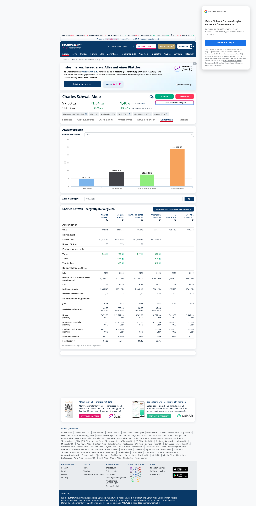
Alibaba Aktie (168, 455)
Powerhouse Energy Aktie (83, 435)
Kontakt (64, 468)
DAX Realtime (99, 432)
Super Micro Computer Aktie (173, 446)
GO (189, 199)
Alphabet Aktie (152, 449)
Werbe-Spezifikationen (93, 474)
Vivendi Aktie (138, 446)
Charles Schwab (104, 216)
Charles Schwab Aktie (86, 60)
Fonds (93, 54)
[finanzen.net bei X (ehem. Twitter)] (131, 474)
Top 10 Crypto (112, 35)
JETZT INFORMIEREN (90, 416)
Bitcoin (143, 35)
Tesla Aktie (110, 438)
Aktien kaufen (141, 458)
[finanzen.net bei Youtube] (140, 469)
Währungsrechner (158, 471)
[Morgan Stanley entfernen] (123, 220)
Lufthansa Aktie (127, 441)
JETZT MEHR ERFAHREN (159, 416)
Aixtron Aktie (91, 458)
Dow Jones (127, 432)
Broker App (155, 474)
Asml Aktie (78, 458)
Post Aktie (65, 435)
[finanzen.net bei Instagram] (131, 469)
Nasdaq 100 (139, 432)
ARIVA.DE (126, 503)
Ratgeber (189, 54)
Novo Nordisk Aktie (80, 449)
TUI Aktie (86, 441)
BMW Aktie (178, 449)
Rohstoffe (156, 54)
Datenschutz (111, 471)
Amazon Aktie (67, 438)
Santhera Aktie (159, 435)
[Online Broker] (72, 47)
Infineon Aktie (97, 449)
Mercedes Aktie (183, 444)
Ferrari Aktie (82, 446)
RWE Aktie (65, 449)
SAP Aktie (139, 444)
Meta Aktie (85, 452)
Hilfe (85, 468)
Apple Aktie (128, 444)
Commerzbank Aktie (174, 438)
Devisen (178, 54)
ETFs (102, 54)
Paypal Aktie (110, 446)
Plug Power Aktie (84, 444)
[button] (146, 46)
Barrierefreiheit (113, 486)
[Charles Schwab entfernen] (107, 220)
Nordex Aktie (144, 455)
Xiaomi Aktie (136, 452)
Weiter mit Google (225, 42)
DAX (63, 35)
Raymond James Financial (135, 216)
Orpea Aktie (186, 432)
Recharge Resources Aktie (139, 435)
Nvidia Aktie (80, 438)
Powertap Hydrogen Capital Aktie (111, 435)
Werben (87, 471)
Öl (171, 35)
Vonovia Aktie (172, 452)
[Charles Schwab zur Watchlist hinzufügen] (151, 96)
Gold (183, 35)
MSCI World (93, 35)
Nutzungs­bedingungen (116, 478)
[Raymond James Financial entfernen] (142, 220)
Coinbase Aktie (112, 449)
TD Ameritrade (171, 216)
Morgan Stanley (120, 216)
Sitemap (65, 478)
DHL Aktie (133, 438)
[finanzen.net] (71, 45)
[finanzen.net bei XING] (140, 474)
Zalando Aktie (88, 455)
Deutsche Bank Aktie (165, 441)
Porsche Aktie (98, 452)
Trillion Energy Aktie (177, 435)
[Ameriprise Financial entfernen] (160, 220)
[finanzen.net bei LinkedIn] (135, 474)
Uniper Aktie (115, 458)
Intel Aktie (156, 455)
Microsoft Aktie (68, 444)
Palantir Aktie (126, 449)
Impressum (111, 468)
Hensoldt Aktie (96, 446)
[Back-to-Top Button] (190, 503)
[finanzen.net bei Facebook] (135, 469)
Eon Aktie (160, 452)
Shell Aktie (128, 458)
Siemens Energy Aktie (70, 441)
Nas (128, 35)
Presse (64, 474)
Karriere (65, 471)
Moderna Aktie (152, 446)
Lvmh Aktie (103, 458)
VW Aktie (139, 441)
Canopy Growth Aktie (70, 455)
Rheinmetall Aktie (96, 438)
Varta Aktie (149, 452)
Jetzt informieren (82, 84)
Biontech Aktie (99, 444)
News (74, 54)
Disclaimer (110, 474)
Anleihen (143, 54)
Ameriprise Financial (156, 216)
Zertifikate (112, 54)
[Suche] (133, 47)
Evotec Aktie (66, 458)
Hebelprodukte (128, 54)
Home (65, 60)
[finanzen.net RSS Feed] (138, 479)
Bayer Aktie (122, 438)
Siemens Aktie (111, 441)
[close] (244, 11)
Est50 (77, 35)
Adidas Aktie (130, 455)
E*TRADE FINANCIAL (189, 216)
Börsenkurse (66, 432)
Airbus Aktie (166, 449)
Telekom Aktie (124, 446)
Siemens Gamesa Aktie (169, 432)
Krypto (167, 54)
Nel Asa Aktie (182, 441)
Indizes (83, 54)
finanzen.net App (158, 468)
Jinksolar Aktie (114, 444)
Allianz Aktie (97, 441)
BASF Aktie (144, 438)
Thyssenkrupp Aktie (70, 452)
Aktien (65, 54)
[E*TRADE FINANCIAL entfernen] (193, 220)
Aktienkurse (79, 432)
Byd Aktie (149, 441)
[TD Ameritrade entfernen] (175, 220)
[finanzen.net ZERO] (183, 71)
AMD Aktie (139, 449)
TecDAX (117, 432)
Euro (158, 35)
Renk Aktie (169, 444)
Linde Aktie (181, 455)
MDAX (109, 432)
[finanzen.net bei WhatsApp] (133, 479)
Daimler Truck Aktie (154, 444)
